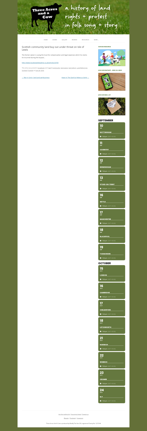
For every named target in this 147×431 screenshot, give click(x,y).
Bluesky (66, 418)
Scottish (30, 70)
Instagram (80, 418)
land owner (64, 68)
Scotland (24, 70)
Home (46, 40)
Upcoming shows (76, 414)
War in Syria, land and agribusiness (36, 78)
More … (96, 40)
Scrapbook (41, 68)
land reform (72, 68)
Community (56, 68)
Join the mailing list (64, 414)
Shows (54, 40)
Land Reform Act (82, 68)
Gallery (64, 40)
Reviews (74, 40)
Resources (85, 40)
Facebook (73, 418)
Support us (85, 414)
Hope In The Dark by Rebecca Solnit (75, 78)
